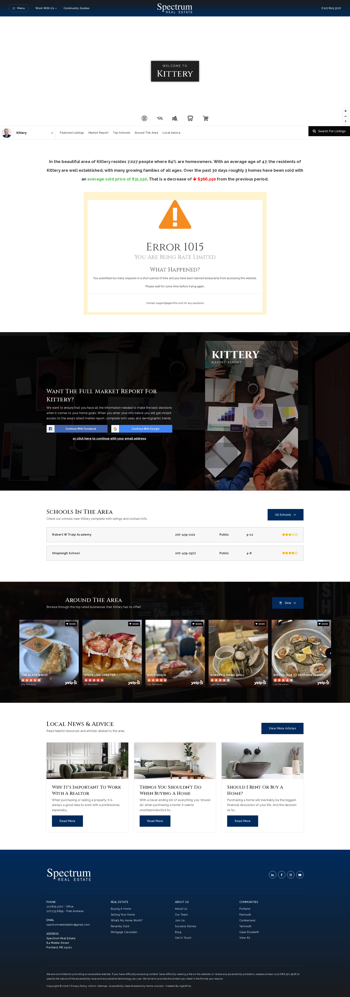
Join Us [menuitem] (180, 920)
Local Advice (171, 132)
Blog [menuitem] (178, 932)
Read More (67, 821)
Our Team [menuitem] (181, 914)
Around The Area (146, 132)
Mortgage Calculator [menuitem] (124, 932)
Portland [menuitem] (244, 908)
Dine (288, 603)
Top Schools (121, 132)
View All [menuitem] (244, 937)
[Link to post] (87, 761)
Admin (92, 985)
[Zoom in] (345, 111)
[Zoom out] (345, 116)
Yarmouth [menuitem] (245, 926)
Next (330, 653)
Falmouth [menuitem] (245, 914)
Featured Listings (72, 132)
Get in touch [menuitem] (183, 937)
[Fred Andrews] (6, 132)
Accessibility (116, 985)
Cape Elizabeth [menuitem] (249, 932)
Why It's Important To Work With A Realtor (86, 790)
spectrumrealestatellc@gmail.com (68, 924)
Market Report (98, 132)
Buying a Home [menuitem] (121, 908)
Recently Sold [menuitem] (120, 926)
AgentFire (185, 985)
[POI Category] (144, 118)
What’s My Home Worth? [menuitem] (127, 920)
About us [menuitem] (181, 908)
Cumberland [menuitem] (247, 920)
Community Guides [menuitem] (77, 8)
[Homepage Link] (175, 8)
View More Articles (282, 728)
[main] (175, 433)
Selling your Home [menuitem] (123, 914)
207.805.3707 (332, 8)
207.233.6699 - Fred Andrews (65, 911)
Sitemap (103, 985)
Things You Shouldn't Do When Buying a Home (170, 790)
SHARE (72, 624)
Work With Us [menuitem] (44, 8)
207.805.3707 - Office (59, 906)
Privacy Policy (79, 985)
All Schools (283, 514)
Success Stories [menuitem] (185, 926)
